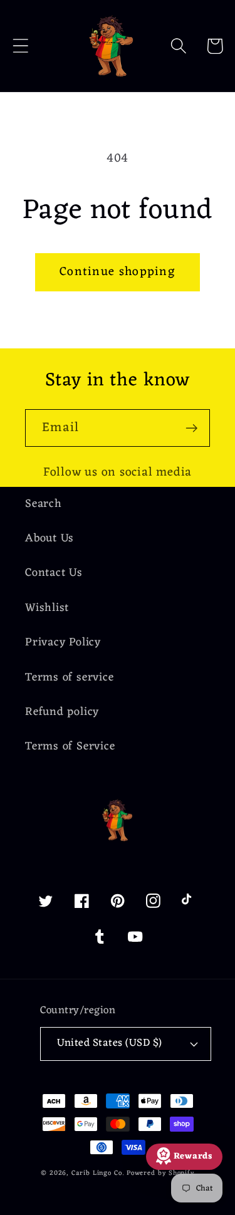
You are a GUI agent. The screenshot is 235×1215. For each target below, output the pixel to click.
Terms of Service (70, 746)
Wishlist (47, 608)
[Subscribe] (191, 428)
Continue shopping (117, 272)
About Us (49, 538)
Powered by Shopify (160, 1173)
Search (43, 504)
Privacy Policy (63, 642)
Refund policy (62, 712)
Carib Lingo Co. (97, 1173)
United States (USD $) (109, 1043)
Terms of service (69, 677)
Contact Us (54, 573)
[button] (20, 46)
